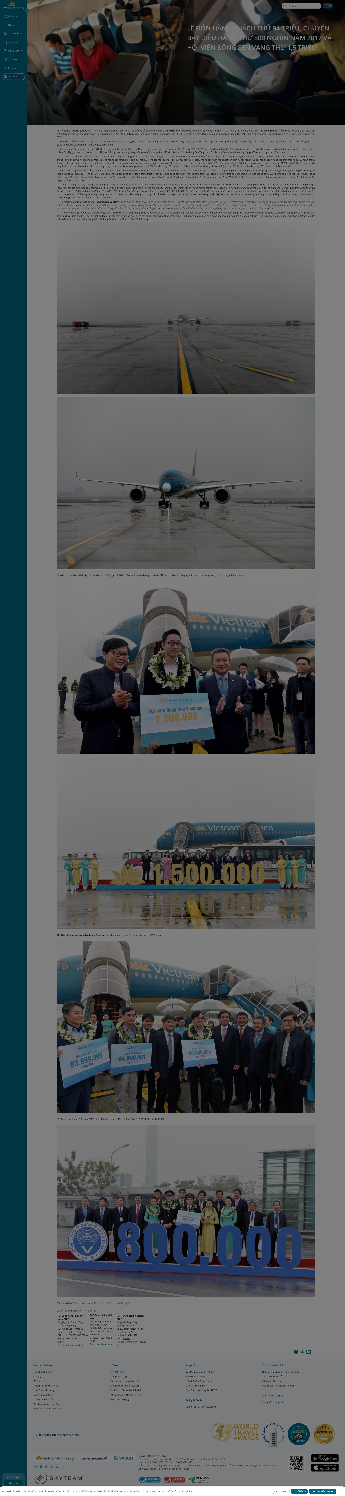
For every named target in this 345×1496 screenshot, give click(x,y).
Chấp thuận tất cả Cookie (323, 1491)
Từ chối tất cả (299, 1491)
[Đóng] (342, 1491)
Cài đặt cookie (281, 1491)
